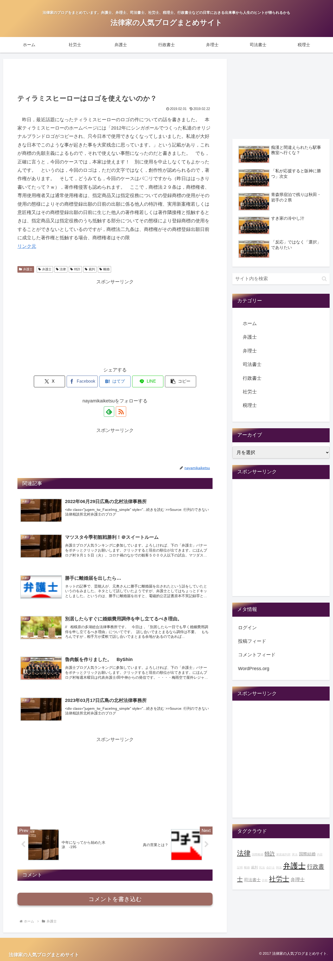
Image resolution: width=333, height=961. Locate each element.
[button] (180, 381)
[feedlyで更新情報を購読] (109, 411)
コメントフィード (257, 654)
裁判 (92, 269)
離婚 (106, 269)
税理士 (250, 405)
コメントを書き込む (115, 899)
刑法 (279, 867)
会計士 (270, 867)
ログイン (247, 627)
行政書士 (252, 378)
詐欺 (265, 880)
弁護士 (28, 269)
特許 (77, 269)
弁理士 (250, 350)
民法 (262, 867)
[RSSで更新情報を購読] (121, 411)
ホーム (250, 323)
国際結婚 (307, 854)
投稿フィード (252, 641)
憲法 (295, 854)
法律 (63, 269)
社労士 (250, 391)
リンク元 (26, 246)
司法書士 (252, 364)
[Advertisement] (115, 75)
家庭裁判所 (283, 854)
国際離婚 (257, 854)
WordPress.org (253, 668)
